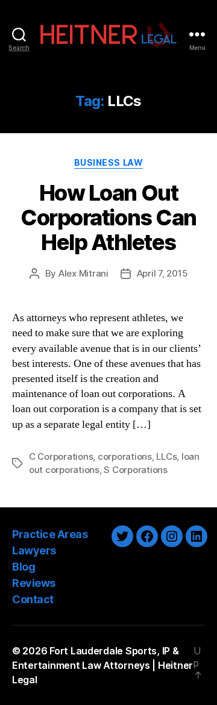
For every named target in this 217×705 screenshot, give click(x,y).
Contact (33, 599)
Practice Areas (49, 534)
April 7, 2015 (162, 273)
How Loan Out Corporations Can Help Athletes (108, 217)
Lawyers (34, 550)
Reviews (33, 583)
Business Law (108, 162)
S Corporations (135, 469)
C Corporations (61, 456)
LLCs (166, 456)
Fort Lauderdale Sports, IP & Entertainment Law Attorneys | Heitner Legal (102, 665)
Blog (23, 566)
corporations (125, 456)
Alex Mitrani (83, 273)
